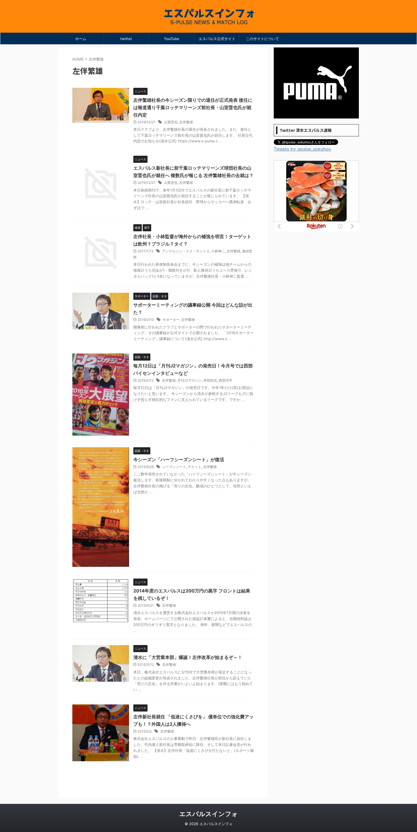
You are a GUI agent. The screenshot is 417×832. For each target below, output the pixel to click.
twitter (126, 38)
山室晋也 (171, 122)
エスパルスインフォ (208, 814)
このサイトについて (262, 38)
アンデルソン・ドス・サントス (186, 251)
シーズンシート (174, 467)
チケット (194, 467)
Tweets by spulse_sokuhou (302, 149)
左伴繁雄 (186, 122)
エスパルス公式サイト (217, 38)
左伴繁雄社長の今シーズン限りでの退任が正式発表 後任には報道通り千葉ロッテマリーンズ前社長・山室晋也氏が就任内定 (192, 107)
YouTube (171, 38)
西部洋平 (225, 380)
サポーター (171, 319)
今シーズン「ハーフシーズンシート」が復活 (178, 459)
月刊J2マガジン (189, 380)
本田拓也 (210, 380)
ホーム (80, 38)
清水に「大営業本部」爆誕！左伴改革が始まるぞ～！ (187, 657)
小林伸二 (218, 251)
